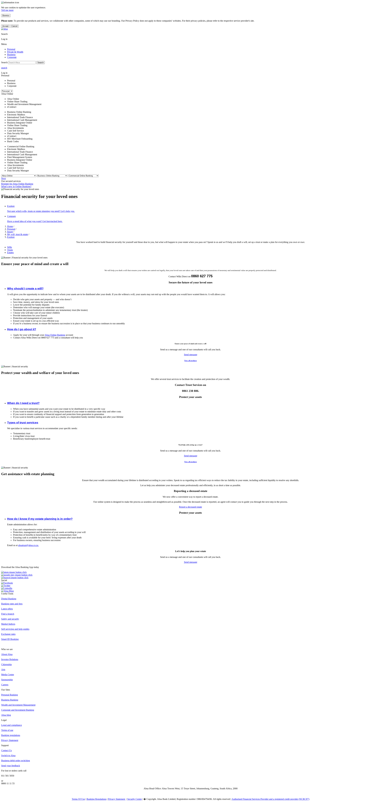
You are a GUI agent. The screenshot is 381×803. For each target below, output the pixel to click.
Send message (190, 354)
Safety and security (10, 619)
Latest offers (7, 609)
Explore (11, 237)
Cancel (14, 26)
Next (3, 178)
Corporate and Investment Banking (17, 710)
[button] (25, 288)
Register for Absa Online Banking (17, 184)
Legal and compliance (11, 725)
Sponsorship (7, 679)
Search (41, 62)
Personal (11, 229)
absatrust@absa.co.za (28, 545)
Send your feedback (10, 765)
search (4, 67)
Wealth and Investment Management (18, 705)
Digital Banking (8, 598)
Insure (10, 231)
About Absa (7, 654)
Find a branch (7, 614)
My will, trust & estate (17, 234)
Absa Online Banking (55, 335)
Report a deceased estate (190, 507)
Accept (5, 26)
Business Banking (9, 700)
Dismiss (5, 15)
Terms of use (7, 730)
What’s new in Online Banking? (16, 186)
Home (10, 226)
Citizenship (6, 664)
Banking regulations (10, 735)
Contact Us (6, 750)
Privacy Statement (9, 740)
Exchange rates (8, 634)
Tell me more (7, 10)
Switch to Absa (8, 755)
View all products (190, 360)
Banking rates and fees (11, 603)
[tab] (193, 247)
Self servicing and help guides (15, 629)
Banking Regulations (96, 799)
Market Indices (8, 624)
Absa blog (6, 715)
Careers (4, 684)
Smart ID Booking (10, 639)
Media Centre (7, 674)
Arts (3, 669)
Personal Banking (9, 695)
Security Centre (134, 799)
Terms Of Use (78, 799)
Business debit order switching (15, 760)
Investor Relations (9, 659)
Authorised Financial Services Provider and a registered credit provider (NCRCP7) (270, 799)
